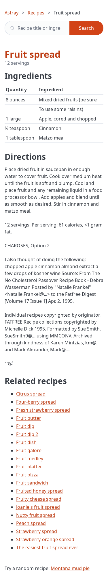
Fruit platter (29, 466)
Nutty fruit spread (35, 515)
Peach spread (31, 523)
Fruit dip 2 (27, 434)
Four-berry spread (36, 402)
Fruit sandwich (32, 483)
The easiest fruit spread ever (47, 547)
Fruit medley (29, 458)
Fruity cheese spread (38, 499)
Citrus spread (31, 394)
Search (86, 28)
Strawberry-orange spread (45, 539)
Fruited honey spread (39, 491)
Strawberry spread (36, 531)
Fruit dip (25, 426)
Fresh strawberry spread (43, 410)
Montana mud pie (70, 568)
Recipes (36, 13)
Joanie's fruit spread (38, 507)
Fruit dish (26, 442)
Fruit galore (28, 450)
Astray (11, 13)
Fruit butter (28, 418)
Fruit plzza (27, 475)
